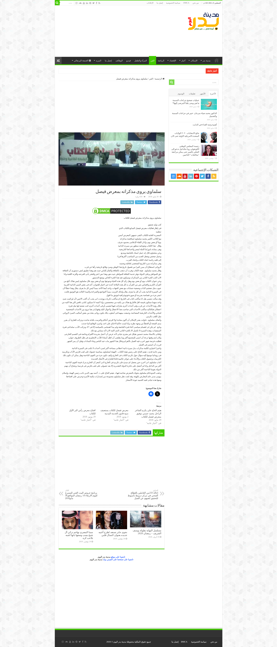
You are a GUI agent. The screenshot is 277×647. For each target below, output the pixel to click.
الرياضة (161, 60)
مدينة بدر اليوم (104, 557)
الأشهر (203, 93)
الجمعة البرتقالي (81, 60)
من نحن (196, 3)
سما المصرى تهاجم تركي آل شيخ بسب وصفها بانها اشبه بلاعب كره (79, 535)
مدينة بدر (206, 60)
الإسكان (194, 60)
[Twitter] (93, 3)
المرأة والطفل (140, 60)
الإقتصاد (172, 60)
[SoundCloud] (80, 3)
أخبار (183, 60)
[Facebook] (96, 3)
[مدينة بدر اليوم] (203, 21)
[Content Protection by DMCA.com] (111, 211)
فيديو (128, 60)
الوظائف (119, 60)
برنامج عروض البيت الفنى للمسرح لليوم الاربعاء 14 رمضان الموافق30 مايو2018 (81, 494)
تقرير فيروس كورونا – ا (194, 71)
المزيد (98, 60)
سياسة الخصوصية (173, 3)
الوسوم (181, 93)
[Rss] (99, 3)
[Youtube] (84, 3)
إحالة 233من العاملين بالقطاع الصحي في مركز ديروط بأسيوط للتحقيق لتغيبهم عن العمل (143, 494)
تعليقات (192, 93)
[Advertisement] (115, 31)
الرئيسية (216, 60)
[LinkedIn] (87, 3)
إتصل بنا (160, 3)
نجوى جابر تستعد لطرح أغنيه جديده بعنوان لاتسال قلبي (113, 533)
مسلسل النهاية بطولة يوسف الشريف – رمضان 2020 (147, 532)
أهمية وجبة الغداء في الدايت (205, 124)
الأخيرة (213, 93)
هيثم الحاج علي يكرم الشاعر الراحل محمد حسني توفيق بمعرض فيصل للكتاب (148, 413)
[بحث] (57, 2)
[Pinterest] (90, 3)
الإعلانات (150, 3)
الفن (153, 60)
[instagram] (76, 3)
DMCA (186, 3)
